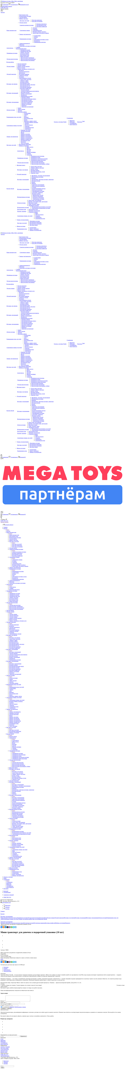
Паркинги (67, 923)
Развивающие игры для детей (16, 687)
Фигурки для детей (17, 544)
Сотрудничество (5, 1049)
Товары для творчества (15, 711)
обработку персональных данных (17, 1007)
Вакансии (3, 1040)
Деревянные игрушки (14, 593)
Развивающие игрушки (18, 571)
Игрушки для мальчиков (15, 663)
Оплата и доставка (5, 1046)
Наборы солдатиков (60, 923)
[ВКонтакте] (1, 927)
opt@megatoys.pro (6, 902)
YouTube (7, 908)
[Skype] (13, 927)
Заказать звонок (4, 522)
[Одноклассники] (3, 927)
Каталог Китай (13, 736)
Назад (7, 529)
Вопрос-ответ (4, 1052)
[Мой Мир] (5, 927)
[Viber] (9, 927)
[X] (7, 927)
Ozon (2, 959)
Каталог (8, 531)
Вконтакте (7, 905)
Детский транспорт (14, 624)
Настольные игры (16, 838)
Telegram (7, 907)
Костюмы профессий (50, 923)
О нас (2, 1039)
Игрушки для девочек (14, 637)
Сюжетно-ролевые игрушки (19, 552)
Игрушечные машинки (39, 923)
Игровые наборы (5, 923)
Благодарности (4, 1044)
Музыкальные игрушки (18, 831)
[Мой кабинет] (1, 455)
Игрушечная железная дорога (16, 923)
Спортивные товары (17, 559)
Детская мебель (43, 917)
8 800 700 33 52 (4, 7)
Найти (2, 1067)
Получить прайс (5, 1048)
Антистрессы (12, 587)
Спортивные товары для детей (16, 700)
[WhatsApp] (11, 927)
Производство (4, 1050)
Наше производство (14, 535)
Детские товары (13, 614)
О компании (9, 882)
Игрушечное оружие (29, 923)
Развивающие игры (17, 871)
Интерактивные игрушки (18, 812)
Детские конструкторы (15, 605)
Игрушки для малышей (15, 652)
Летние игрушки (13, 678)
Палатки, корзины (16, 843)
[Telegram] (15, 927)
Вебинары (3, 1041)
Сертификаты (4, 1043)
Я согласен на (14, 1007)
